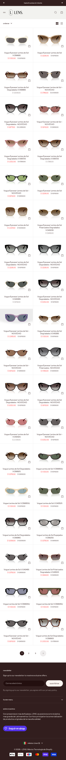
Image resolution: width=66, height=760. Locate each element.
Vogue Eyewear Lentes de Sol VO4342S (16, 436)
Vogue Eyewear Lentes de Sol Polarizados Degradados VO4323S (49, 227)
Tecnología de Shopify (43, 749)
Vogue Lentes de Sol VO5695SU (49, 469)
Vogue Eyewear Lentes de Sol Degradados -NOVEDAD (16, 123)
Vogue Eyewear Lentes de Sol (49, 53)
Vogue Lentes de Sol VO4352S (49, 503)
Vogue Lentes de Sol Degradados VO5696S (16, 536)
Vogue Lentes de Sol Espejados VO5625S (50, 536)
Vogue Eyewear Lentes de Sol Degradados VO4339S (49, 332)
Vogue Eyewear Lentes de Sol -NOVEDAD (49, 89)
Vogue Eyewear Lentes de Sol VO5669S (16, 54)
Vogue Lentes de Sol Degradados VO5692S (16, 470)
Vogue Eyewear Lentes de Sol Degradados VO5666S (16, 89)
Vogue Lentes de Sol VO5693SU (16, 604)
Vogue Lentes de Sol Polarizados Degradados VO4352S (49, 571)
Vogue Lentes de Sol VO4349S (16, 570)
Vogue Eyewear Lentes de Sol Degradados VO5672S (16, 158)
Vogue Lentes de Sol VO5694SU (49, 604)
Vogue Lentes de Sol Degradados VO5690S (49, 637)
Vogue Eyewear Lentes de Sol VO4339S (16, 298)
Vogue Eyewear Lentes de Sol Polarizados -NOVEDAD (49, 367)
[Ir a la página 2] (43, 653)
